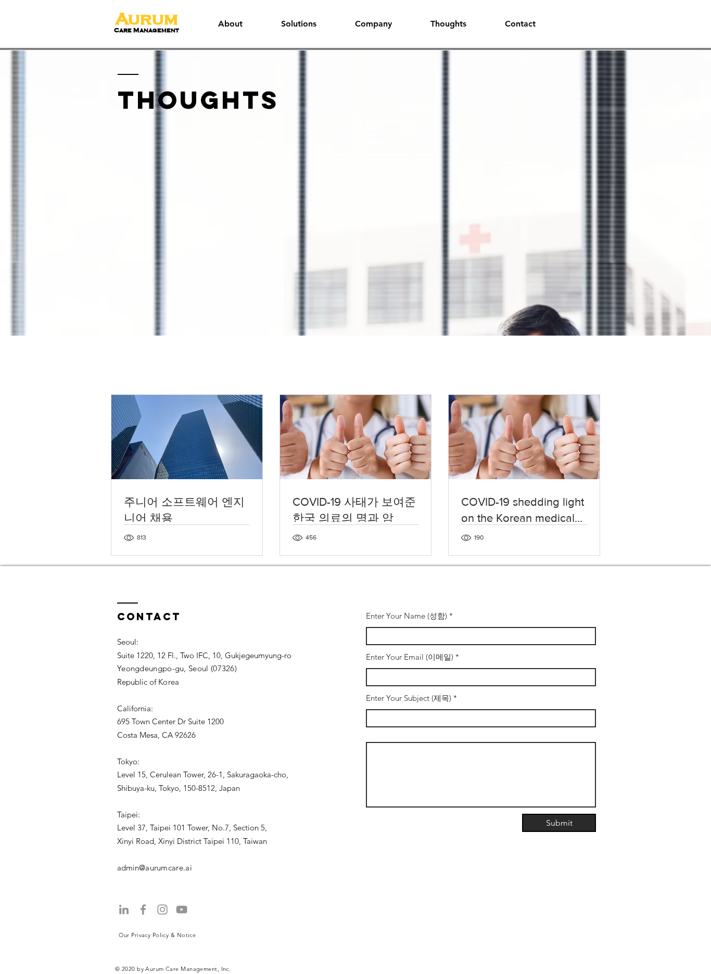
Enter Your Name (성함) (406, 616)
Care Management (146, 30)
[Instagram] (162, 909)
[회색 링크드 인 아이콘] (124, 909)
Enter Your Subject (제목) (408, 698)
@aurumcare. (162, 868)
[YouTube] (181, 909)
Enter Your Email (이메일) (409, 657)
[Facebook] (143, 909)
